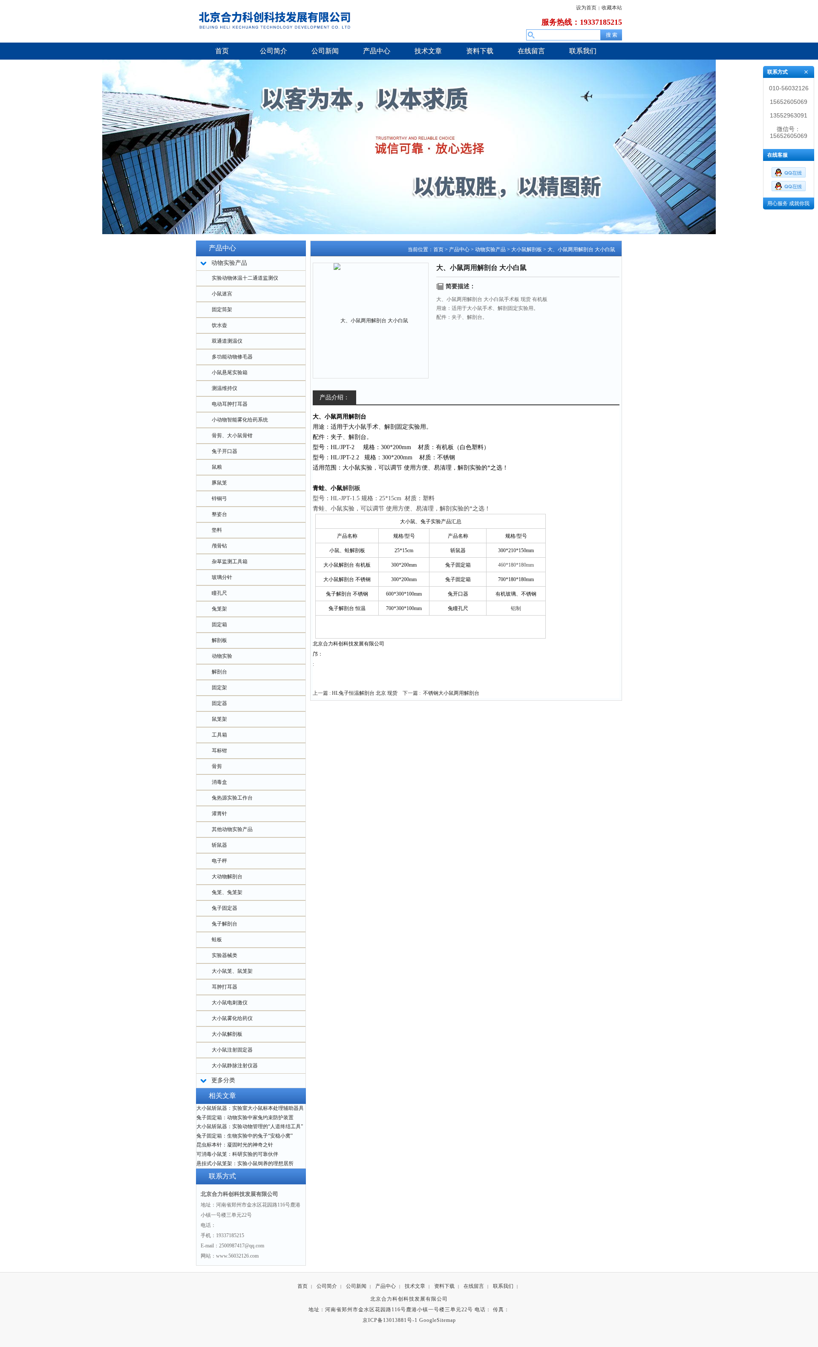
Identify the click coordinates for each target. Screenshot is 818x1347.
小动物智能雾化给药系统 (240, 420)
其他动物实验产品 (232, 829)
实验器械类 (224, 955)
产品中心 (459, 249)
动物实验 (222, 656)
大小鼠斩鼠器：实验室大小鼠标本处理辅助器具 (250, 1108)
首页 (438, 249)
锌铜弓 (219, 499)
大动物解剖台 (227, 877)
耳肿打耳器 (224, 987)
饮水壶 (219, 325)
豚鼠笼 (219, 483)
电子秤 (219, 861)
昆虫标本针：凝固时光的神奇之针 (234, 1145)
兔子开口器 (224, 451)
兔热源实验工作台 (232, 798)
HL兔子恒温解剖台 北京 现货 (364, 693)
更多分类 (223, 1080)
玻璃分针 (222, 577)
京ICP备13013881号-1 (390, 1320)
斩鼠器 (219, 845)
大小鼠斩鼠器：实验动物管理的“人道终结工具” (249, 1126)
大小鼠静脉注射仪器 (235, 1066)
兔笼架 (219, 609)
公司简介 (327, 1286)
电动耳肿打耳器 (230, 404)
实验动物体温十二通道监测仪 (245, 278)
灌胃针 (219, 814)
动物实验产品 (490, 249)
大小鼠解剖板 (227, 1034)
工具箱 (219, 735)
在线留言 (474, 1286)
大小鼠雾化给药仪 (232, 1018)
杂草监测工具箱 (230, 562)
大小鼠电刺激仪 (230, 1003)
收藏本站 (612, 8)
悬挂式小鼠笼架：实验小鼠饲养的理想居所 (245, 1163)
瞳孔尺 (219, 593)
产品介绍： (334, 397)
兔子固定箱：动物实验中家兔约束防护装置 (245, 1118)
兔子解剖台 (224, 924)
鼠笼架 (219, 719)
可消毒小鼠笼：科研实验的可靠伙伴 (237, 1154)
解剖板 (219, 640)
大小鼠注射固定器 (232, 1050)
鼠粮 (217, 467)
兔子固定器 (224, 908)
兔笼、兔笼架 (227, 892)
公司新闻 (356, 1286)
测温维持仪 (224, 388)
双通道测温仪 (227, 341)
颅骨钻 (219, 546)
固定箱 (219, 625)
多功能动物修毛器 (232, 357)
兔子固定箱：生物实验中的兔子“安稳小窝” (244, 1136)
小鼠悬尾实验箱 (230, 372)
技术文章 (415, 1286)
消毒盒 (219, 782)
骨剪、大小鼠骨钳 (232, 435)
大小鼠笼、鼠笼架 (232, 971)
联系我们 (503, 1286)
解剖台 (219, 672)
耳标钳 (219, 751)
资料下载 (444, 1286)
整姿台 (219, 514)
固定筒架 (222, 309)
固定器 (219, 703)
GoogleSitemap (437, 1320)
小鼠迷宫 (222, 294)
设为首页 (586, 8)
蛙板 (217, 940)
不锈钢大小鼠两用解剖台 (451, 693)
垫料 (217, 530)
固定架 (219, 688)
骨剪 (217, 766)
